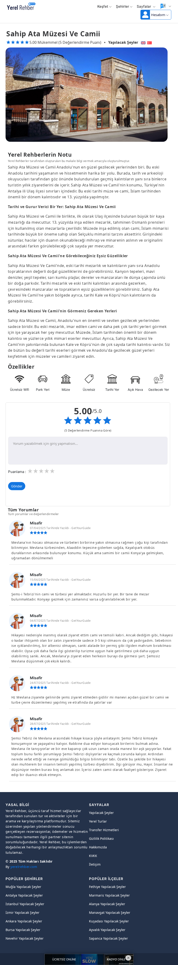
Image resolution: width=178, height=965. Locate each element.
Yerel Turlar (98, 821)
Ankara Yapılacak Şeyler (24, 921)
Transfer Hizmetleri (104, 830)
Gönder (16, 486)
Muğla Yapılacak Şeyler (23, 886)
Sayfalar (144, 6)
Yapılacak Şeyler (123, 42)
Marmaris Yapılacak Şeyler (109, 895)
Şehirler (122, 6)
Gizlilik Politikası (101, 838)
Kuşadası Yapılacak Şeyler (109, 921)
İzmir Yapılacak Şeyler (22, 912)
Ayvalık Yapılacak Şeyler (107, 930)
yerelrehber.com (23, 866)
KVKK (93, 856)
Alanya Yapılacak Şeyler (107, 904)
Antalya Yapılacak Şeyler (24, 895)
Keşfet (102, 6)
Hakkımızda (98, 847)
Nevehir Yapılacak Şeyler (25, 938)
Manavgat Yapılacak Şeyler (109, 912)
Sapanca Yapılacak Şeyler (108, 938)
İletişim (95, 864)
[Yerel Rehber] (21, 6)
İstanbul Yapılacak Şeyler (25, 904)
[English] (143, 42)
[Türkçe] (150, 42)
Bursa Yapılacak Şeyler (23, 930)
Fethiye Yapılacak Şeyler (107, 886)
